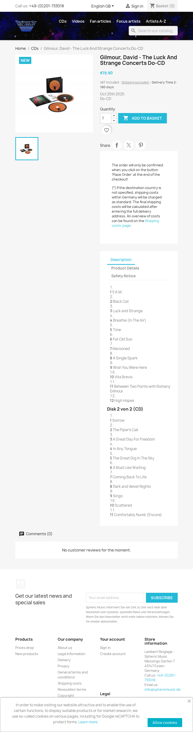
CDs (63, 21)
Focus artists (129, 21)
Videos (78, 21)
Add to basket (142, 118)
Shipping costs (70, 683)
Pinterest (140, 145)
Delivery (64, 660)
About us (65, 647)
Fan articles (100, 21)
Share (116, 145)
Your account (112, 639)
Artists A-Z (156, 21)
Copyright (66, 695)
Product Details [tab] (125, 268)
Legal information (71, 654)
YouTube (20, 584)
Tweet (128, 145)
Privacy (63, 666)
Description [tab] (121, 259)
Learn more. (88, 721)
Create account (113, 654)
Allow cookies (165, 722)
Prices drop (24, 647)
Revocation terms (72, 689)
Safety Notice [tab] (123, 275)
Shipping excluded (135, 82)
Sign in (105, 647)
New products (26, 654)
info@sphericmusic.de (163, 689)
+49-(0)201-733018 (46, 5)
